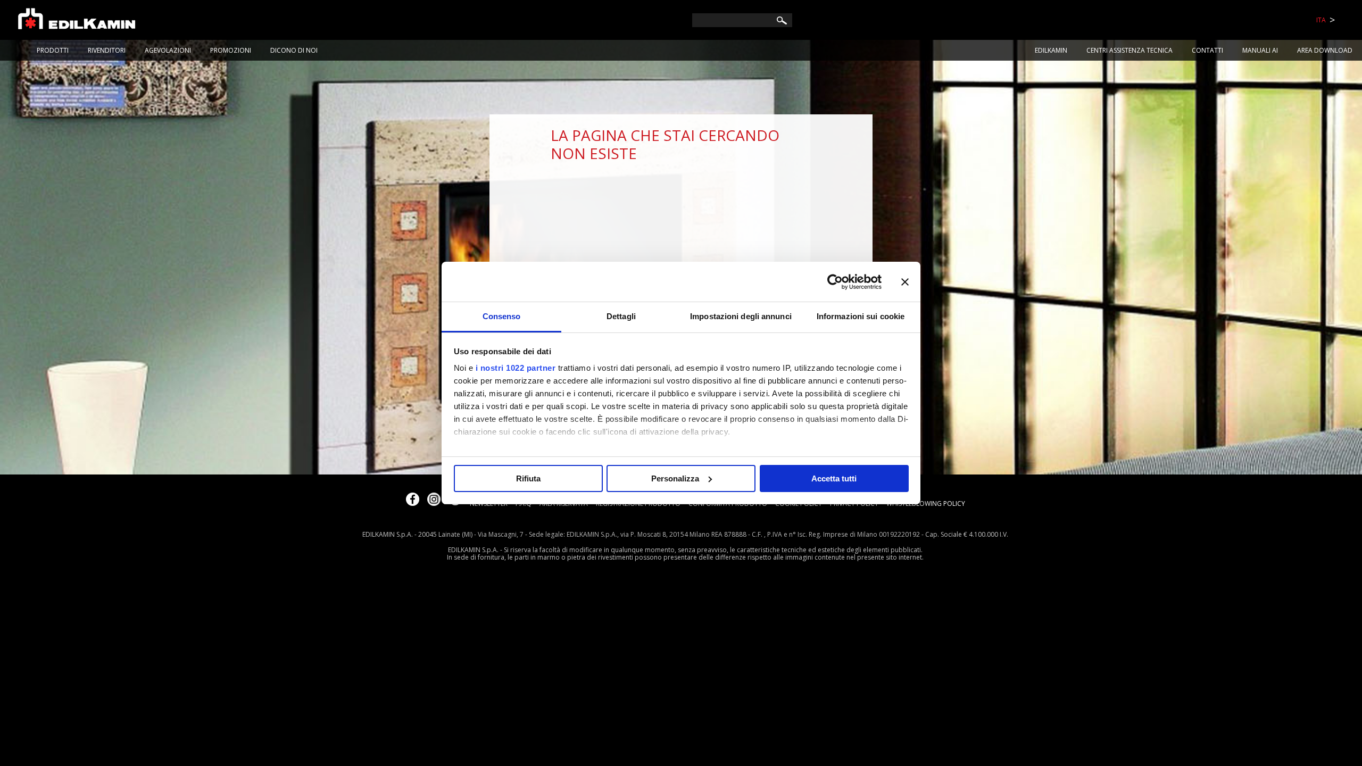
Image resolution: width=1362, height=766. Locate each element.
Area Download (1324, 50)
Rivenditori (107, 50)
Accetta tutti (834, 478)
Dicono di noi (294, 50)
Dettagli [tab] (621, 316)
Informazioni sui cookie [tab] (860, 316)
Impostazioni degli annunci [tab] (741, 316)
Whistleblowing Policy (925, 503)
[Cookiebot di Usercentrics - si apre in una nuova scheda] (835, 282)
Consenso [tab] (502, 316)
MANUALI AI (1260, 50)
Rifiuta (528, 478)
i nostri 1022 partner (516, 367)
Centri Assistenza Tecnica (1129, 50)
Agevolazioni (168, 50)
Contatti (1207, 50)
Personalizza (675, 478)
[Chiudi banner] (905, 282)
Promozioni (230, 50)
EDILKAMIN (1051, 50)
